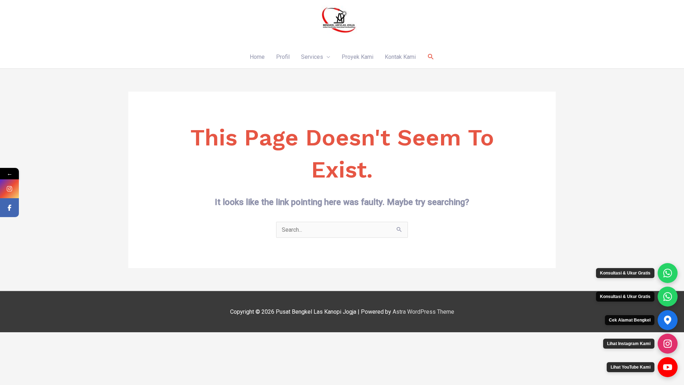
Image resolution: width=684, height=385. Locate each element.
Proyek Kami (357, 56)
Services (312, 56)
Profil (283, 56)
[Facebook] (9, 207)
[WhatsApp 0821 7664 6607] (668, 297)
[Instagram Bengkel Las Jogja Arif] (668, 344)
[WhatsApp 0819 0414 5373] (668, 273)
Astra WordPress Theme (423, 311)
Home (257, 56)
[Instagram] (9, 188)
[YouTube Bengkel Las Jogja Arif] (668, 367)
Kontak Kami (400, 56)
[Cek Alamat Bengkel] (668, 320)
